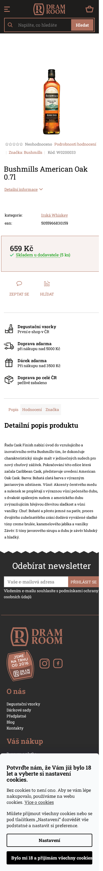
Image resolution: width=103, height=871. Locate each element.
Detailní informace (21, 189)
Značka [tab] (52, 409)
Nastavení (49, 840)
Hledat (82, 25)
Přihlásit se (84, 582)
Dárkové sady (19, 710)
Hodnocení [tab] (32, 409)
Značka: (25, 152)
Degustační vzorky (23, 704)
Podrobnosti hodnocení (75, 144)
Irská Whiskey (54, 215)
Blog (11, 722)
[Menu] (7, 9)
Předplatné (16, 716)
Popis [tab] (13, 409)
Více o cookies (39, 802)
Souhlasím (49, 857)
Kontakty (15, 728)
